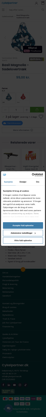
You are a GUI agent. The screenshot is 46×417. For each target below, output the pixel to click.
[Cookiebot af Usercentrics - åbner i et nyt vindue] (32, 174)
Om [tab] (37, 182)
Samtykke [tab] (8, 182)
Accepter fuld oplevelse (23, 225)
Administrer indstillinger (21, 233)
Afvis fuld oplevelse (23, 240)
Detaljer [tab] (23, 182)
